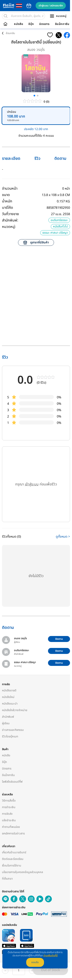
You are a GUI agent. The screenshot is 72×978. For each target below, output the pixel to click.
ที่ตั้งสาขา (7, 879)
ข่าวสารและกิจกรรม (13, 730)
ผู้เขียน (6, 723)
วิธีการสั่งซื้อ (9, 801)
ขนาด (6, 195)
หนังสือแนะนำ (10, 704)
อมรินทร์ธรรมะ (59, 220)
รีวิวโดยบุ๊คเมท (10, 736)
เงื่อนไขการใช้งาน (11, 865)
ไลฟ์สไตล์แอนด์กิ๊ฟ (12, 782)
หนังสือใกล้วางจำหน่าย (14, 710)
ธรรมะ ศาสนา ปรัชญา (55, 232)
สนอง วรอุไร (36, 49)
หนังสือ (18, 24)
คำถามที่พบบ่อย (11, 827)
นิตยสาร (44, 24)
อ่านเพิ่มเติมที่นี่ (50, 955)
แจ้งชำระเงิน (9, 820)
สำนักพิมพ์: (10, 220)
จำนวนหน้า (9, 188)
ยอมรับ (35, 962)
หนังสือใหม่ (8, 697)
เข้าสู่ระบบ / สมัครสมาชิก (51, 5)
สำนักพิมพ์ (8, 717)
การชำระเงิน (8, 807)
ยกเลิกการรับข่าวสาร (13, 833)
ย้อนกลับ (10, 33)
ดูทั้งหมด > (63, 536)
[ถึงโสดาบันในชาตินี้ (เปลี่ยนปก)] (59, 35)
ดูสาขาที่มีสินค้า (39, 242)
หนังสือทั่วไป (60, 226)
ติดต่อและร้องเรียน (12, 859)
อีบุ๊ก (31, 24)
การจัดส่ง (7, 814)
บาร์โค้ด (7, 207)
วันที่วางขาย (10, 214)
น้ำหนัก (7, 201)
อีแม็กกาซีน (62, 24)
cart (28, 5)
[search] (5, 16)
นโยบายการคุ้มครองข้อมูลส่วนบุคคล (22, 872)
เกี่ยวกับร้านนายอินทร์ (14, 852)
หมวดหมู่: (9, 226)
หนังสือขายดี (9, 690)
